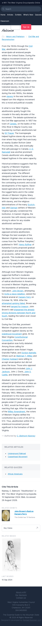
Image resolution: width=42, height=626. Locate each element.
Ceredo (13, 124)
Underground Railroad (17, 453)
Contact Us (21, 598)
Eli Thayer (9, 133)
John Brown (17, 291)
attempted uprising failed (13, 303)
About (21, 592)
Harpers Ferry (24, 297)
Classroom (4, 21)
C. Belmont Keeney (26, 436)
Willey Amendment (16, 411)
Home (2, 15)
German (13, 208)
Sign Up (26, 27)
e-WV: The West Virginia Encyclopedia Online (21, 3)
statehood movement (12, 334)
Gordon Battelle (28, 353)
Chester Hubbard (10, 359)
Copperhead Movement (17, 456)
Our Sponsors (21, 595)
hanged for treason (19, 306)
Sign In (15, 27)
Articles (10, 15)
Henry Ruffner (25, 244)
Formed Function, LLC (32, 620)
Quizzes (38, 15)
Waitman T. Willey (24, 356)
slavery (9, 96)
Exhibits (18, 15)
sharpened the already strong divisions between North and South (18, 312)
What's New (28, 15)
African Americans (15, 474)
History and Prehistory (15, 36)
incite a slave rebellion (14, 294)
